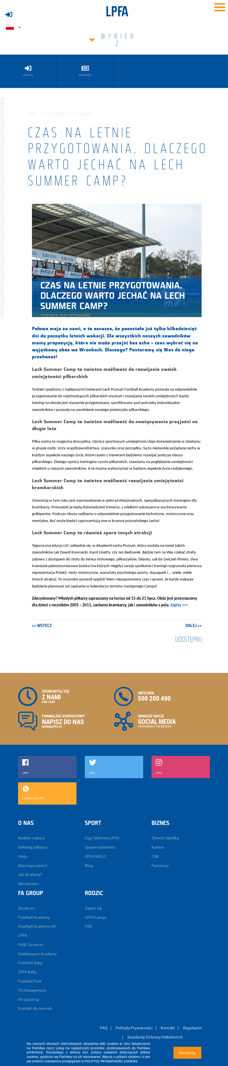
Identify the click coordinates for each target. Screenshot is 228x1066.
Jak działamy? (30, 874)
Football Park (29, 981)
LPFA (22, 935)
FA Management (32, 990)
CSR (155, 856)
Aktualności (28, 883)
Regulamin (192, 1028)
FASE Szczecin (30, 944)
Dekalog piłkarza (32, 847)
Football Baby (30, 962)
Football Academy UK (37, 926)
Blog (89, 865)
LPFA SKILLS (95, 856)
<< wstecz (42, 626)
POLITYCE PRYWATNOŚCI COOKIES (111, 1061)
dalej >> (193, 626)
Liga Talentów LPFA (102, 838)
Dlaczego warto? (32, 865)
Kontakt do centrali (35, 1008)
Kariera (158, 847)
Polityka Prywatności (134, 1028)
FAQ (88, 926)
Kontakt (168, 1028)
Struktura (26, 908)
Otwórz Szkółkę (165, 838)
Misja (22, 856)
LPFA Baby (27, 972)
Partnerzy (160, 865)
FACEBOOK (164, 726)
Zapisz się (93, 908)
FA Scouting (28, 999)
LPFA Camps (95, 917)
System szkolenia (100, 847)
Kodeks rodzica (31, 838)
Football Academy (34, 917)
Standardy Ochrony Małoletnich (155, 1037)
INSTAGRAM (146, 726)
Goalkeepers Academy (37, 954)
